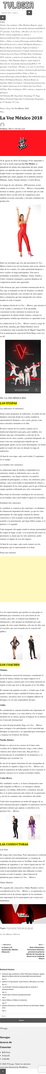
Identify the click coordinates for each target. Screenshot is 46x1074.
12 (28, 928)
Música (3, 98)
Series (21, 95)
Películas (7, 95)
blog (16, 95)
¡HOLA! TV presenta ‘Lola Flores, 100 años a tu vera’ (23, 982)
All (1, 95)
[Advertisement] (23, 579)
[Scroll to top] (3, 1071)
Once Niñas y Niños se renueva (14, 1000)
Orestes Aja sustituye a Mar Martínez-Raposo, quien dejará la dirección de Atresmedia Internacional (20, 60)
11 (26, 928)
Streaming (28, 95)
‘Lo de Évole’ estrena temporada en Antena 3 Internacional (21, 34)
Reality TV (10, 102)
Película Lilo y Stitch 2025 (16, 44)
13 (31, 928)
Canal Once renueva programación (25, 37)
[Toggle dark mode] (3, 17)
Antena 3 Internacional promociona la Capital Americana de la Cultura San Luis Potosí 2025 (21, 50)
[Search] (29, 12)
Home (2, 108)
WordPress (23, 1067)
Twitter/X (6, 1055)
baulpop (4, 128)
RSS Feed (6, 1052)
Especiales (18, 98)
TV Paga (36, 95)
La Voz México (6, 934)
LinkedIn (5, 1058)
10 (23, 928)
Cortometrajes (29, 98)
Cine (17, 102)
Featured (10, 98)
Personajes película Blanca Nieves (20, 76)
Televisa (16, 934)
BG (12, 95)
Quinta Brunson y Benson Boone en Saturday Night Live (23, 1006)
